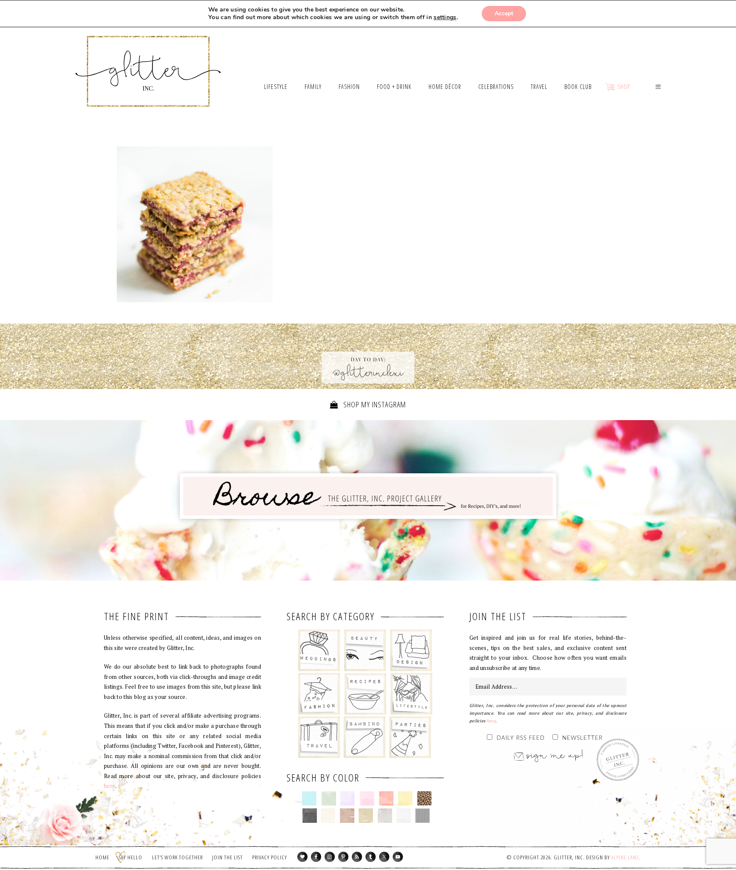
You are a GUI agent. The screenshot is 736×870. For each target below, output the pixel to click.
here (109, 786)
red (386, 798)
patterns (422, 815)
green (328, 798)
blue (309, 798)
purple (347, 798)
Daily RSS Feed (521, 738)
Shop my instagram (374, 404)
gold (366, 815)
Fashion (319, 694)
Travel (319, 737)
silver (384, 815)
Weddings (319, 650)
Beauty (365, 650)
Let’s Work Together (177, 857)
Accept (503, 13)
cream (328, 815)
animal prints (424, 798)
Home (102, 857)
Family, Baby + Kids (364, 737)
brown (346, 815)
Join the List (227, 857)
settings (445, 17)
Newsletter (582, 738)
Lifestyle (411, 694)
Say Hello (130, 857)
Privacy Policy (269, 857)
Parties (410, 737)
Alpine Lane (625, 857)
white (403, 815)
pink (366, 798)
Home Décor (411, 650)
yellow (405, 798)
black (309, 815)
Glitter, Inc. (148, 61)
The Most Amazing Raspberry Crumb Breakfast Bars (195, 224)
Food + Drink (365, 694)
